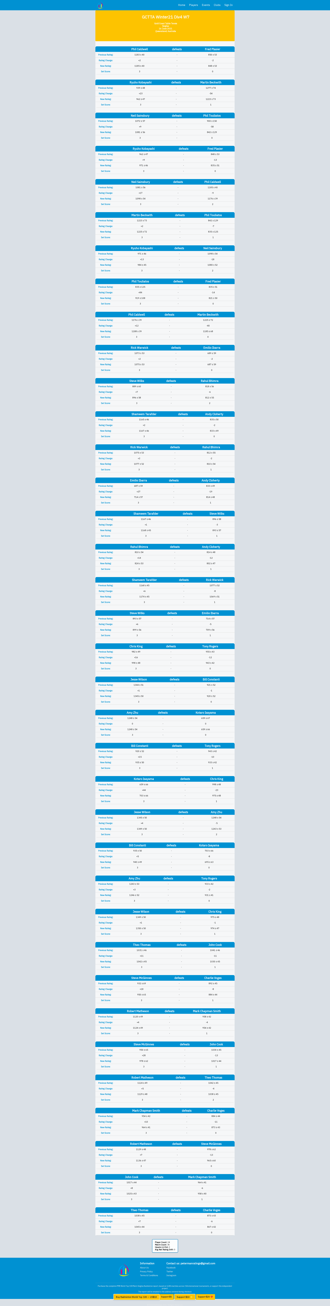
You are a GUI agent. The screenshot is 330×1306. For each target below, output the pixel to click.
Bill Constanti (211, 679)
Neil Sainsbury (140, 115)
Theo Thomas (142, 945)
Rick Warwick (139, 347)
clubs (217, 5)
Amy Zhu (132, 712)
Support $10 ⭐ (185, 1297)
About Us (144, 1267)
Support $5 (166, 1296)
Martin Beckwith (210, 82)
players (193, 5)
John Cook (215, 945)
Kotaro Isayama (206, 712)
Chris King (136, 646)
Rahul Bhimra (209, 381)
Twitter (169, 1271)
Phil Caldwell (139, 49)
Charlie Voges (213, 978)
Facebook (171, 1267)
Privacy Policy (146, 1271)
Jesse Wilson (138, 679)
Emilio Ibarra (211, 347)
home (181, 5)
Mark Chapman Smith (207, 1011)
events (206, 5)
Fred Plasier (212, 49)
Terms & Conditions (149, 1275)
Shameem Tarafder (144, 414)
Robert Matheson (138, 1011)
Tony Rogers (210, 646)
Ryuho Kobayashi (141, 82)
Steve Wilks (136, 381)
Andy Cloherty (214, 414)
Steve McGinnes (141, 978)
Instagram (171, 1275)
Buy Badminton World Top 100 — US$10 (136, 1297)
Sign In (228, 5)
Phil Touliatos (212, 115)
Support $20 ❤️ (205, 1296)
